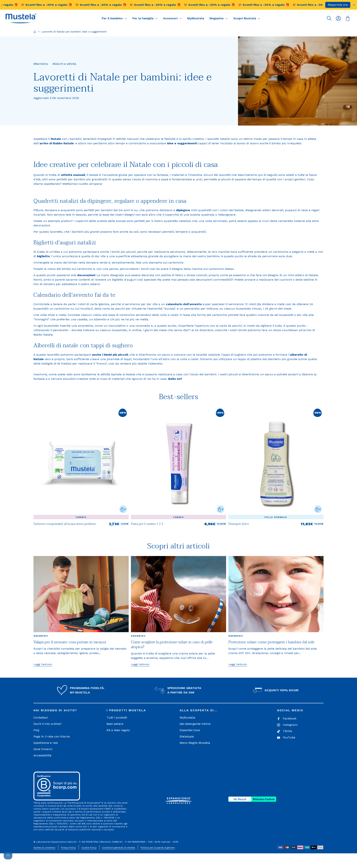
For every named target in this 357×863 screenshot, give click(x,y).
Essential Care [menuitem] (190, 730)
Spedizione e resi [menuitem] (45, 743)
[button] (21, 18)
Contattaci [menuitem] (40, 717)
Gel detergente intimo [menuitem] (195, 724)
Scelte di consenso (44, 847)
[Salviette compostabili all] (81, 525)
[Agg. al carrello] (123, 509)
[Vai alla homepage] (34, 31)
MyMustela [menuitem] (187, 717)
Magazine (217, 18)
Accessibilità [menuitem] (42, 755)
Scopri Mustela (245, 18)
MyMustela (195, 18)
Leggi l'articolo (42, 664)
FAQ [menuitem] (36, 730)
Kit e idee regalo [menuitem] (118, 730)
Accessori (170, 18)
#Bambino (40, 636)
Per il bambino (113, 18)
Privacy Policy (68, 847)
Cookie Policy (89, 847)
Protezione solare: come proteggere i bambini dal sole (271, 642)
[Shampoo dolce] (276, 525)
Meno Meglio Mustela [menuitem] (195, 743)
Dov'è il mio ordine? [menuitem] (47, 724)
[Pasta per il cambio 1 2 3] (178, 525)
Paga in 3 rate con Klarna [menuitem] (51, 736)
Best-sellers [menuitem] (115, 724)
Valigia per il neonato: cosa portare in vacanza (69, 642)
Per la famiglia (143, 18)
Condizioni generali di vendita (118, 847)
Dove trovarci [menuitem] (42, 749)
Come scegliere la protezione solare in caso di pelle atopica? (172, 644)
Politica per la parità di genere (158, 847)
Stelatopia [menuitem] (187, 736)
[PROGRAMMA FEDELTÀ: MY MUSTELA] (62, 690)
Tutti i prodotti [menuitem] (117, 717)
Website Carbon (264, 799)
